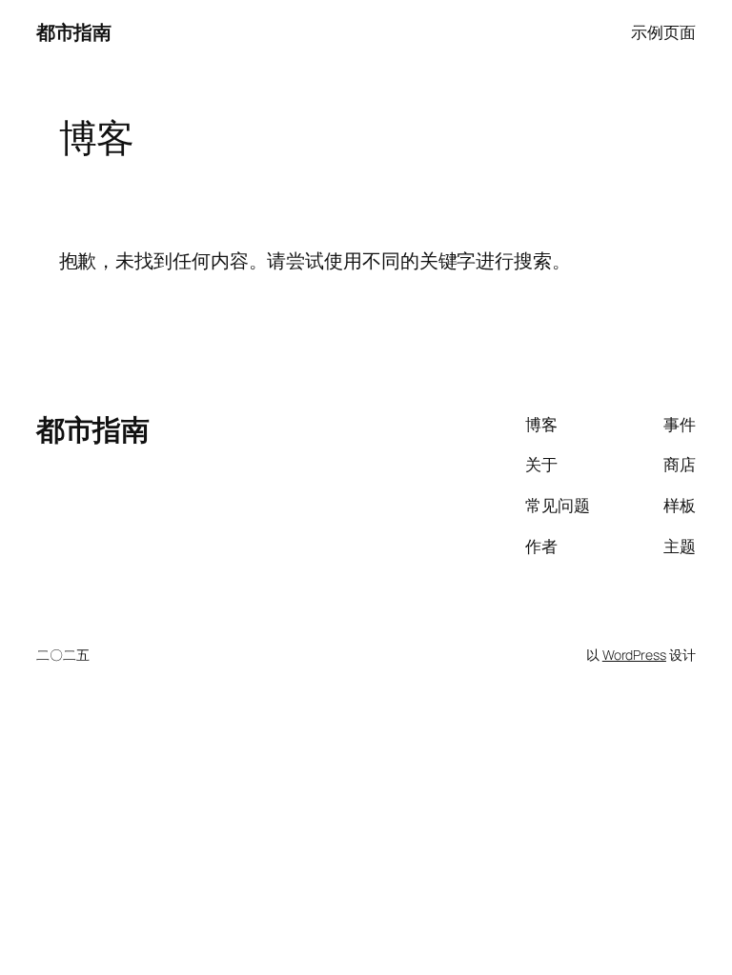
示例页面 (663, 32)
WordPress (634, 655)
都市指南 (73, 32)
